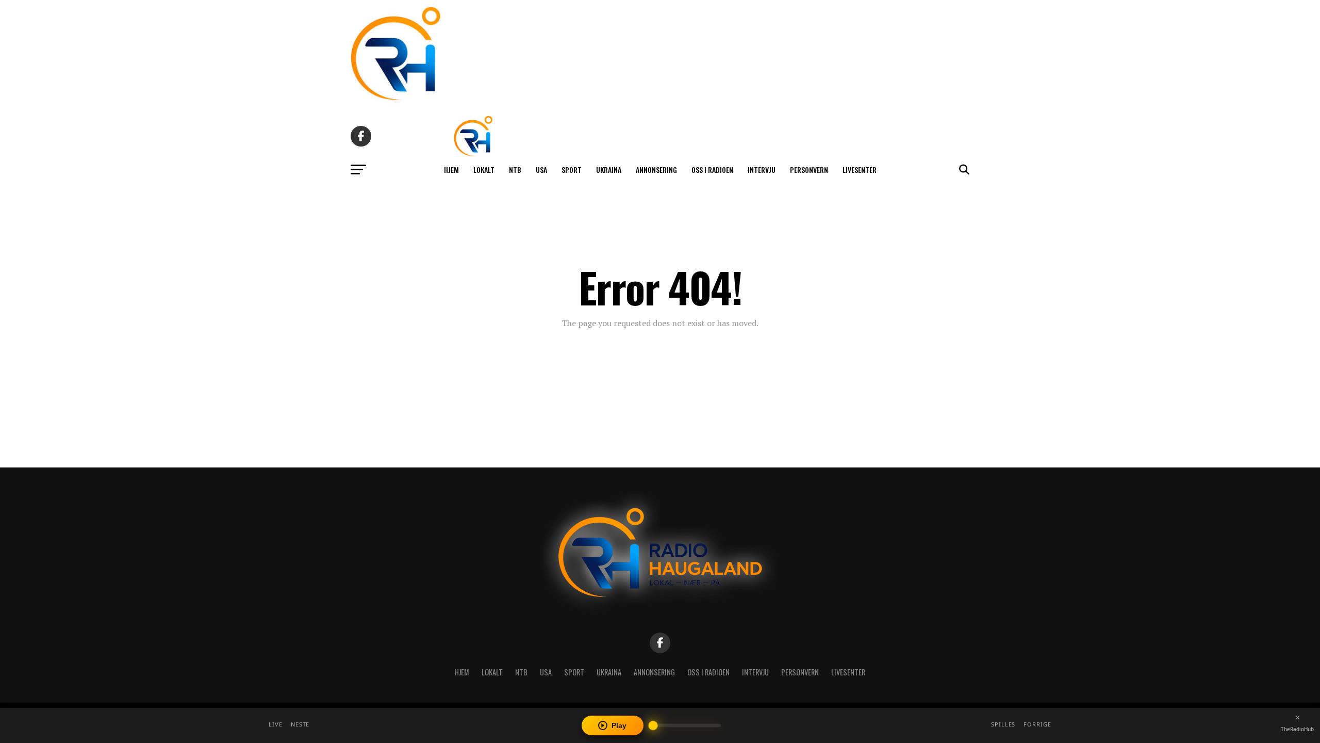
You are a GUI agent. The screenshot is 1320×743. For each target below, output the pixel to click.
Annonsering (656, 169)
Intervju (762, 169)
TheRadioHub (1297, 729)
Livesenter (860, 169)
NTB (515, 169)
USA (541, 169)
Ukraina (608, 169)
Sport (572, 169)
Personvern (809, 169)
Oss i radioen (712, 169)
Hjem (451, 169)
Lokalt (483, 169)
